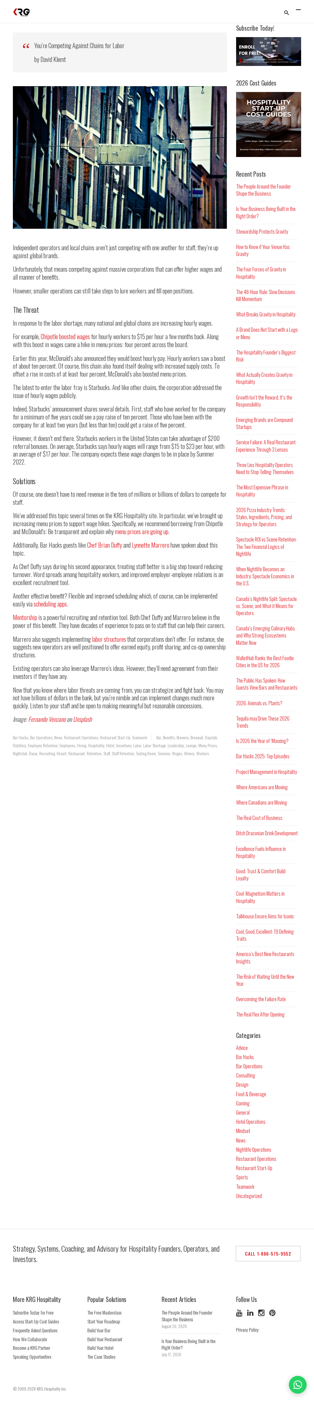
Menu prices (207, 745)
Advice (242, 1047)
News (58, 737)
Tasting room (146, 753)
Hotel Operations (251, 1121)
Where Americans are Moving (262, 787)
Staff (106, 753)
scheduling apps (50, 603)
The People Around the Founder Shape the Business (263, 190)
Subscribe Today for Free (33, 1312)
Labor (137, 745)
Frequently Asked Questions (35, 1330)
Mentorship (25, 617)
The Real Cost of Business (259, 817)
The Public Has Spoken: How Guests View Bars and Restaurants (266, 684)
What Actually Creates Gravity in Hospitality (264, 378)
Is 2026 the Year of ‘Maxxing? (262, 741)
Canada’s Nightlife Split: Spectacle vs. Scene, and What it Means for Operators (266, 606)
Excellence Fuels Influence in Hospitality (261, 852)
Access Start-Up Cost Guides (36, 1321)
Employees (67, 745)
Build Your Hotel (100, 1347)
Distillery (19, 745)
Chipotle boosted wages (65, 336)
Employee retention (43, 745)
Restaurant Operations (81, 737)
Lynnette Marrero (150, 544)
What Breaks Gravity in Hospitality (265, 314)
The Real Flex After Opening (260, 1014)
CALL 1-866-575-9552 (268, 1253)
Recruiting (47, 753)
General (243, 1112)
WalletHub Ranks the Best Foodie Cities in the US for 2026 (265, 661)
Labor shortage (154, 745)
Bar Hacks (20, 737)
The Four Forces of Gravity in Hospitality (261, 273)
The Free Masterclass (104, 1312)
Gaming (243, 1103)
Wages (177, 753)
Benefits (169, 737)
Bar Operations (41, 737)
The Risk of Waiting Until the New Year (265, 980)
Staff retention (123, 753)
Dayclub (211, 737)
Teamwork (139, 737)
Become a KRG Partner (31, 1347)
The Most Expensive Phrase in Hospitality (262, 491)
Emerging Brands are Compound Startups (264, 423)
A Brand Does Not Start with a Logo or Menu (267, 333)
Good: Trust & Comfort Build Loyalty (260, 874)
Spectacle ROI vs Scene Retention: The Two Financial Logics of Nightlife (266, 546)
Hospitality (96, 745)
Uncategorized (249, 1196)
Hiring (81, 745)
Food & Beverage (251, 1094)
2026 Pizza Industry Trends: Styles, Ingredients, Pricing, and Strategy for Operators (264, 517)
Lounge (191, 745)
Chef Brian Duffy (104, 544)
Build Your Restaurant (104, 1339)
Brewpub (196, 737)
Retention (94, 753)
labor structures (109, 639)
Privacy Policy (247, 1329)
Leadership (176, 745)
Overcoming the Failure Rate (261, 999)
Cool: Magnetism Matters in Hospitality (260, 897)
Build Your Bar (98, 1330)
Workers (202, 753)
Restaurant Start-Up (115, 737)
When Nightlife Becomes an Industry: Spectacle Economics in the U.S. (265, 576)
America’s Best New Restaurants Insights (265, 957)
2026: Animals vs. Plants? (259, 703)
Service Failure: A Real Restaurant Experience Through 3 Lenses (266, 445)
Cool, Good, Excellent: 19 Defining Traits (265, 935)
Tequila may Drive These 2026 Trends (262, 722)
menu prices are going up (141, 531)
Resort (62, 753)
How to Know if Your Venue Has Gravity (263, 250)
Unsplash (82, 719)
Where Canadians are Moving (261, 802)
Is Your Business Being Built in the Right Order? (266, 212)
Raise (33, 753)
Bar (158, 737)
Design (242, 1084)
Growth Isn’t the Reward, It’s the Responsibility (264, 401)
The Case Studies (101, 1356)
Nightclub (20, 753)
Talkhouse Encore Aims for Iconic (265, 916)
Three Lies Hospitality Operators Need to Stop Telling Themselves (265, 468)
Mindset (243, 1131)
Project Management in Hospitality (266, 771)
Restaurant (76, 753)
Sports (242, 1177)
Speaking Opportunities (32, 1356)
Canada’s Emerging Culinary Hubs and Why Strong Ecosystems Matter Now (265, 635)
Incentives (124, 745)
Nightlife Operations (253, 1149)
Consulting (245, 1075)
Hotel (110, 745)
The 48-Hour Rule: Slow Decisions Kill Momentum (265, 295)
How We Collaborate (30, 1339)
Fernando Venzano (47, 719)
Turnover (164, 753)
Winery (189, 753)
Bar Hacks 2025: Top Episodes (262, 756)
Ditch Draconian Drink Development (267, 833)
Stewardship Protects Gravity (262, 231)
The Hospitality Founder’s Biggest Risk (266, 356)
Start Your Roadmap (103, 1321)
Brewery (183, 737)
